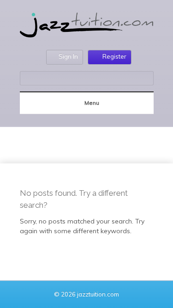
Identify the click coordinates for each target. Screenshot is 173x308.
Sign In (68, 56)
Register (114, 56)
